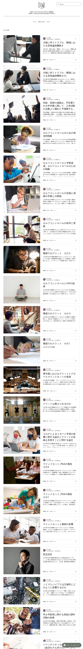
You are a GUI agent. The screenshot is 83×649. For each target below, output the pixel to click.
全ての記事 (6, 30)
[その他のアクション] (76, 39)
